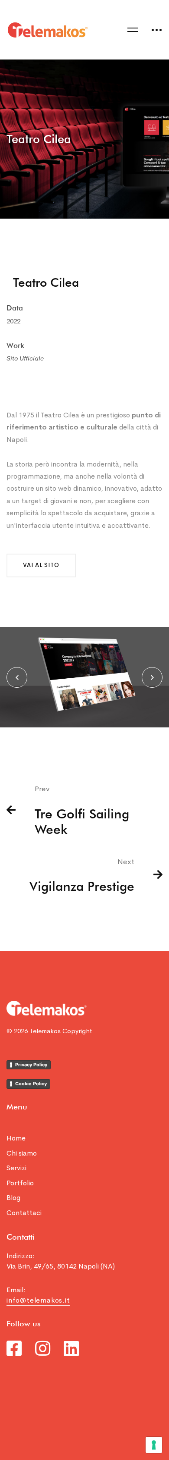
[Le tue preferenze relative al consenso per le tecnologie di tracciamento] (154, 1445)
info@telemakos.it (38, 1300)
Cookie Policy (31, 1084)
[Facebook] (14, 1348)
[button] (41, 565)
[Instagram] (42, 1348)
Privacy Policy (31, 1065)
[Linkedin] (71, 1348)
